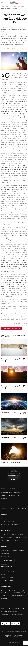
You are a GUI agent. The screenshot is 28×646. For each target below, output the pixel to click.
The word (3, 574)
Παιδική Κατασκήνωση (7, 577)
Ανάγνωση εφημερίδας (18, 608)
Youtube (13, 614)
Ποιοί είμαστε (4, 508)
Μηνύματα (4, 498)
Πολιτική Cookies (18, 636)
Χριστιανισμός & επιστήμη (8, 571)
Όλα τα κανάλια (5, 534)
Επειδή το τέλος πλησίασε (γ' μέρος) (13, 413)
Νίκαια (16, 540)
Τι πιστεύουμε (13, 508)
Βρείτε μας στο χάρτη (8, 560)
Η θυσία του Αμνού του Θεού (11, 463)
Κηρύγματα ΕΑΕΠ (5, 614)
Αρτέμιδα (23, 537)
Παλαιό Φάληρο (10, 540)
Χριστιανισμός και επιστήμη (15, 495)
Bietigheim (13, 534)
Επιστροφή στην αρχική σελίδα (11, 328)
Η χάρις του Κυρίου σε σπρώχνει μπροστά (12, 595)
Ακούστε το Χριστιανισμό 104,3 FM (10, 524)
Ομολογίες (4, 495)
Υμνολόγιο (4, 611)
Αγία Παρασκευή (10, 537)
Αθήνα (18, 537)
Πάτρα (2, 540)
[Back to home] (14, 2)
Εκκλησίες (20, 614)
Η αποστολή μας (22, 508)
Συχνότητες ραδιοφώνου (7, 518)
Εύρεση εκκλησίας (13, 611)
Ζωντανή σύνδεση (6, 608)
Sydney (3, 537)
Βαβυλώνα (4, 598)
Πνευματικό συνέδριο (7, 580)
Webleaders (23, 631)
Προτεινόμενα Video (6, 586)
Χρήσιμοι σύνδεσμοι (6, 566)
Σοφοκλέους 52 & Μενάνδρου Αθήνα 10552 (13, 550)
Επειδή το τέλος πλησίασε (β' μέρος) (13, 438)
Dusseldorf (20, 534)
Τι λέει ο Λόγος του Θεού (18, 48)
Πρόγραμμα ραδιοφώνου (7, 521)
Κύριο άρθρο (4, 492)
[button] (2, 2)
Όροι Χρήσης (8, 635)
